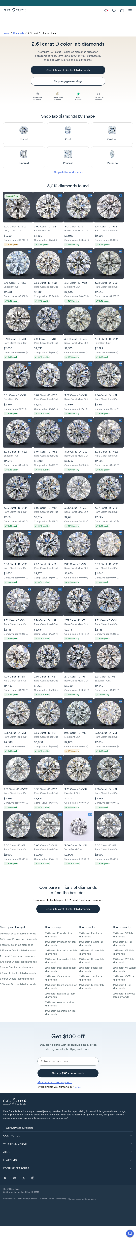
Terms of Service (46, 1198)
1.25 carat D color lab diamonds (18, 950)
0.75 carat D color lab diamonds (18, 939)
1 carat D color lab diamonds (16, 944)
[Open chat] (130, 1233)
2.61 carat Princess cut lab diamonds (60, 943)
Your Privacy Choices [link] (27, 1198)
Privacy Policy (9, 1198)
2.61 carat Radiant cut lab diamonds (60, 995)
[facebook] (5, 1178)
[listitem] (68, 1128)
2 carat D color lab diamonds (17, 967)
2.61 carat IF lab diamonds (122, 986)
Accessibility (60, 1198)
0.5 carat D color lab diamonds (18, 933)
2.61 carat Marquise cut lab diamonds (61, 952)
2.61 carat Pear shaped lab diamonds (60, 969)
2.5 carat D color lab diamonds (18, 973)
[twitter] (23, 1178)
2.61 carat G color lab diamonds (91, 952)
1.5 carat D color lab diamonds (17, 956)
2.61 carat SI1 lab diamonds (122, 943)
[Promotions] (106, 10)
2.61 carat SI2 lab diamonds (123, 934)
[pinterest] (14, 1178)
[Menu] (130, 10)
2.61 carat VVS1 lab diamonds (124, 978)
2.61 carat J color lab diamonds (91, 978)
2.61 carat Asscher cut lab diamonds (60, 1003)
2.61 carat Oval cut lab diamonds (58, 978)
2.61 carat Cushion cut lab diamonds (60, 1012)
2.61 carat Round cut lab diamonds (59, 934)
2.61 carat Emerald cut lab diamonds (60, 960)
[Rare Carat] (14, 10)
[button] (68, 1136)
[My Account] (114, 10)
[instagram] (32, 1178)
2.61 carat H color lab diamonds (91, 960)
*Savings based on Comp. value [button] (82, 1199)
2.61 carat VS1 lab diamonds (123, 960)
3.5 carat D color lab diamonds (18, 984)
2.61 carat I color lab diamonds (90, 969)
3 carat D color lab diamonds (17, 978)
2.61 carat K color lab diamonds (91, 986)
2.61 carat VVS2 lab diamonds (124, 969)
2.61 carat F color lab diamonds (91, 943)
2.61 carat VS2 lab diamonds (123, 952)
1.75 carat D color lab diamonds (18, 961)
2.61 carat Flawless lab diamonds (124, 995)
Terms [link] (77, 1086)
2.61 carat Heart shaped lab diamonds (61, 986)
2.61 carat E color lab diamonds (91, 934)
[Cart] (122, 10)
